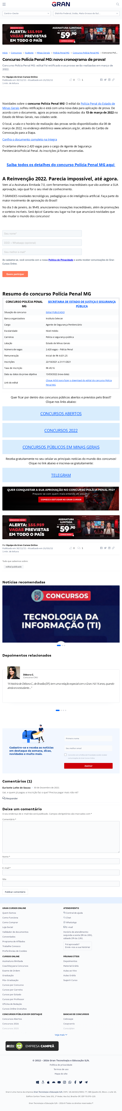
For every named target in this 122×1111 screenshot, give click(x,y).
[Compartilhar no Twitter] (105, 79)
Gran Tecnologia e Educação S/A (48, 1092)
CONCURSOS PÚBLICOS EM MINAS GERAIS (61, 447)
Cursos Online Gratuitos (14, 1009)
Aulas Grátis (69, 975)
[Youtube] (59, 1083)
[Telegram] (86, 1083)
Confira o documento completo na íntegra (29, 139)
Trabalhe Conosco (11, 946)
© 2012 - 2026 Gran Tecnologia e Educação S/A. (61, 1060)
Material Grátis (71, 966)
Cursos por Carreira (12, 990)
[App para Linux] (42, 1083)
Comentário (9, 819)
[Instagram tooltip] (64, 1083)
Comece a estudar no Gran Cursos (61, 499)
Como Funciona (10, 917)
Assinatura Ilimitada (12, 961)
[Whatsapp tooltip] (69, 1083)
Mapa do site (61, 1074)
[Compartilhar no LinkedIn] (109, 79)
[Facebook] (75, 1083)
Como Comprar (10, 922)
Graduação (8, 975)
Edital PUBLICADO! (55, 312)
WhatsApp (71, 922)
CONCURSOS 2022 (61, 430)
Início (5, 53)
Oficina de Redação (12, 1004)
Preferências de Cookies (14, 951)
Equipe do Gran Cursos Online (22, 77)
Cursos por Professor (13, 999)
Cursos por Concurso (13, 985)
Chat (68, 917)
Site (4, 879)
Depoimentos (70, 961)
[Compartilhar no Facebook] (101, 79)
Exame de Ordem (11, 971)
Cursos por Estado (11, 994)
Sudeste (29, 53)
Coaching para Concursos (15, 966)
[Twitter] (80, 1083)
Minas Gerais (43, 53)
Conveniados (8, 937)
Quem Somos (9, 913)
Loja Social (7, 927)
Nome (6, 857)
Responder (12, 798)
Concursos (16, 53)
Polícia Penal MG (61, 53)
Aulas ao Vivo (70, 971)
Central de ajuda (74, 913)
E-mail (6, 868)
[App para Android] (53, 1083)
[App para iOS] (48, 1083)
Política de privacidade (61, 1065)
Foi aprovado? (77, 945)
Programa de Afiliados (13, 941)
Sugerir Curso (70, 980)
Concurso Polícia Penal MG (86, 53)
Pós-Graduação (10, 980)
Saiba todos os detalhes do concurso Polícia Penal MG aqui (61, 164)
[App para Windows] (37, 1083)
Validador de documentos (15, 932)
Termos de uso (61, 1069)
